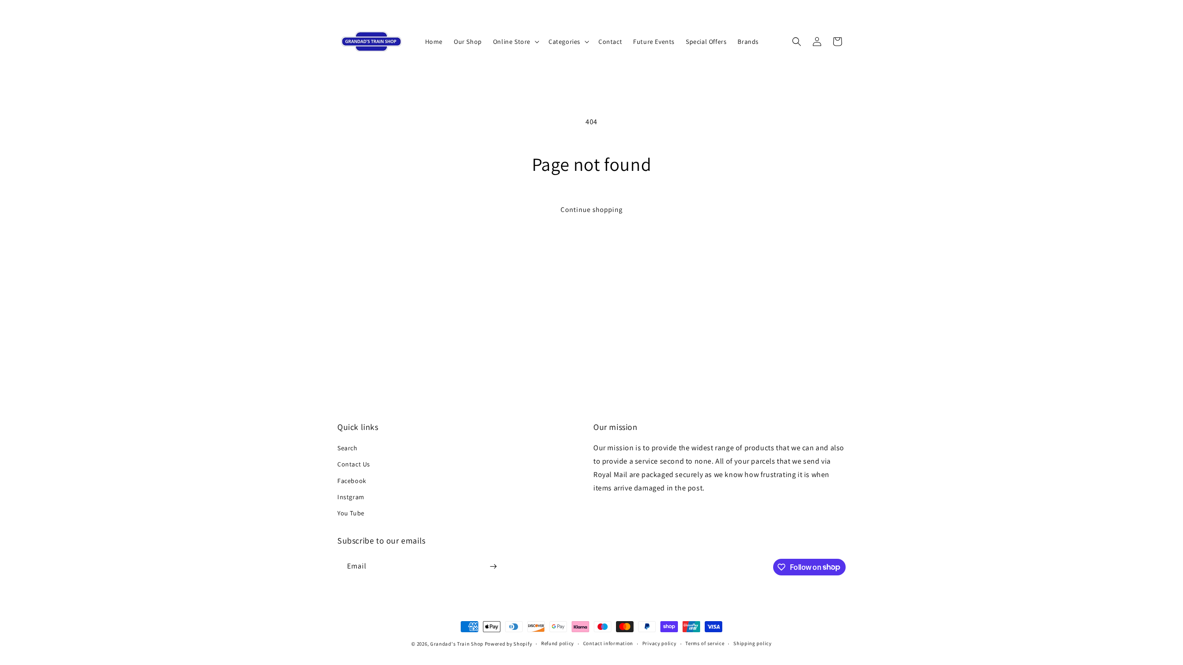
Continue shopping (592, 209)
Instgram (351, 497)
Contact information (608, 643)
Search (347, 448)
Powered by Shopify (508, 644)
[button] (515, 41)
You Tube (351, 513)
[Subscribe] (493, 566)
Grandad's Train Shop (456, 644)
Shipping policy (752, 643)
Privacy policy (659, 643)
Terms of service (704, 643)
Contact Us (353, 464)
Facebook (351, 481)
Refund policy (557, 643)
